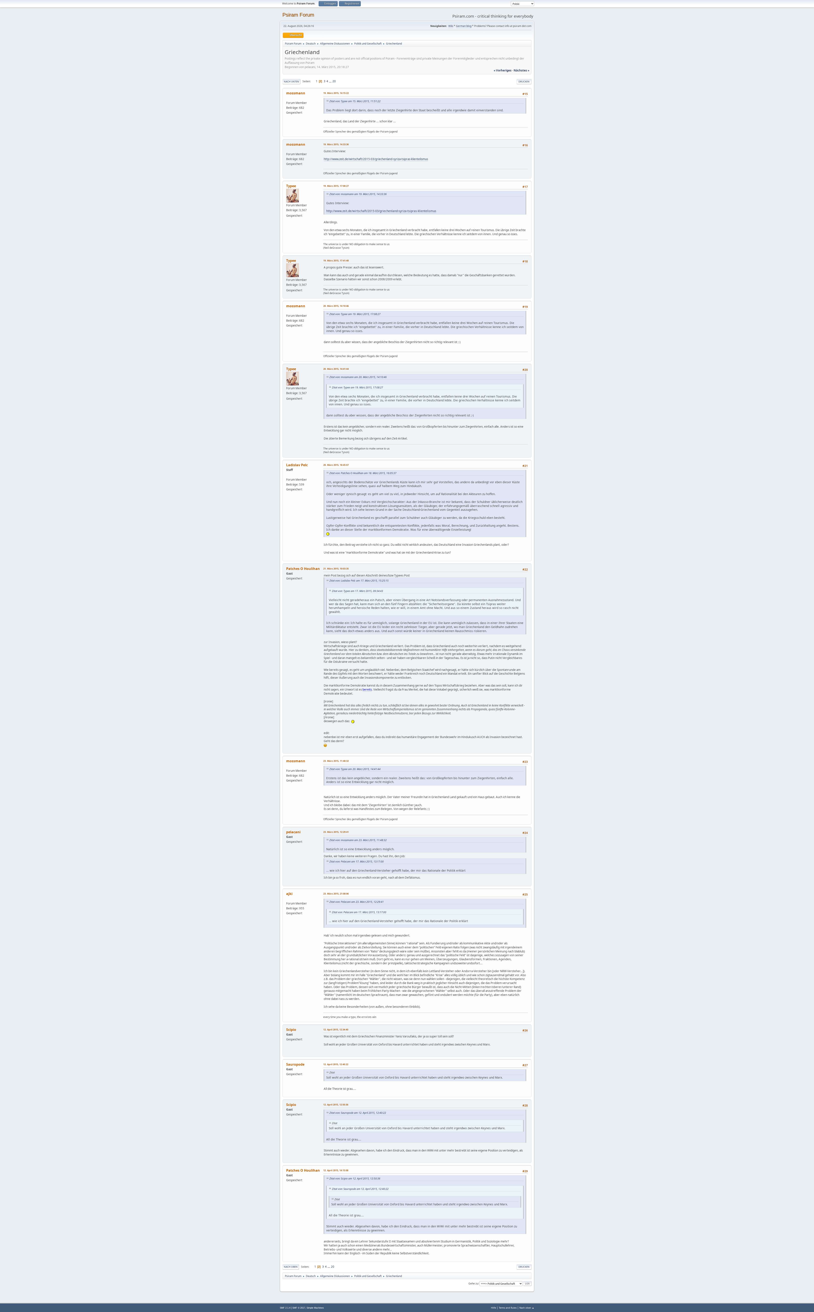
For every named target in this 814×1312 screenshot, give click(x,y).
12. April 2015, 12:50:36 (335, 1104)
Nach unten (291, 81)
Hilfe (493, 1307)
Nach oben (291, 1266)
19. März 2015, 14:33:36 (336, 144)
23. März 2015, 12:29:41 (336, 831)
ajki (289, 893)
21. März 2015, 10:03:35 (336, 568)
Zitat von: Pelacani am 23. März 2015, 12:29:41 (356, 902)
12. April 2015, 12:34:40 (335, 1029)
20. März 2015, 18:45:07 (336, 464)
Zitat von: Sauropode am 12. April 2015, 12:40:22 (357, 1113)
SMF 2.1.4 (285, 1307)
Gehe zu (473, 1283)
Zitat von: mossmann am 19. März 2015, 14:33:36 (358, 194)
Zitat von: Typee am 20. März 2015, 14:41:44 (355, 769)
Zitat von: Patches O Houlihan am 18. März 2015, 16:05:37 (362, 473)
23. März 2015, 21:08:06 (336, 893)
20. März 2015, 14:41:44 (336, 368)
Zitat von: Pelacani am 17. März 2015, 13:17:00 (356, 861)
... (330, 81)
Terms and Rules (508, 1307)
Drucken (524, 81)
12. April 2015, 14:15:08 (335, 1170)
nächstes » (521, 70)
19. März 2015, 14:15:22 (336, 93)
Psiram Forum (298, 15)
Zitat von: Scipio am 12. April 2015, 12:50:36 (354, 1178)
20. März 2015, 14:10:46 (336, 305)
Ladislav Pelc (297, 465)
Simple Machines (315, 1307)
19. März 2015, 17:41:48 (336, 260)
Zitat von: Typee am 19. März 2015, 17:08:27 (355, 314)
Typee (291, 186)
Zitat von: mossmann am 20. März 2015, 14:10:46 (358, 377)
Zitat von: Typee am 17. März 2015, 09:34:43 (357, 591)
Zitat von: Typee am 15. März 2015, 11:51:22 (355, 101)
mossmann (295, 93)
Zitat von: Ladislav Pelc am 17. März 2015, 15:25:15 (359, 580)
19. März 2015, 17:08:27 (336, 185)
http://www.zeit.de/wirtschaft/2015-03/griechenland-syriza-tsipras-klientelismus (376, 159)
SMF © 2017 (298, 1307)
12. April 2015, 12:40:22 (335, 1064)
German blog (463, 26)
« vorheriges (503, 70)
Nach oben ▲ (526, 1307)
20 (334, 81)
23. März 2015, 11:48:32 (336, 760)
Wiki (450, 26)
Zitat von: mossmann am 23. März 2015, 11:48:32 (358, 840)
